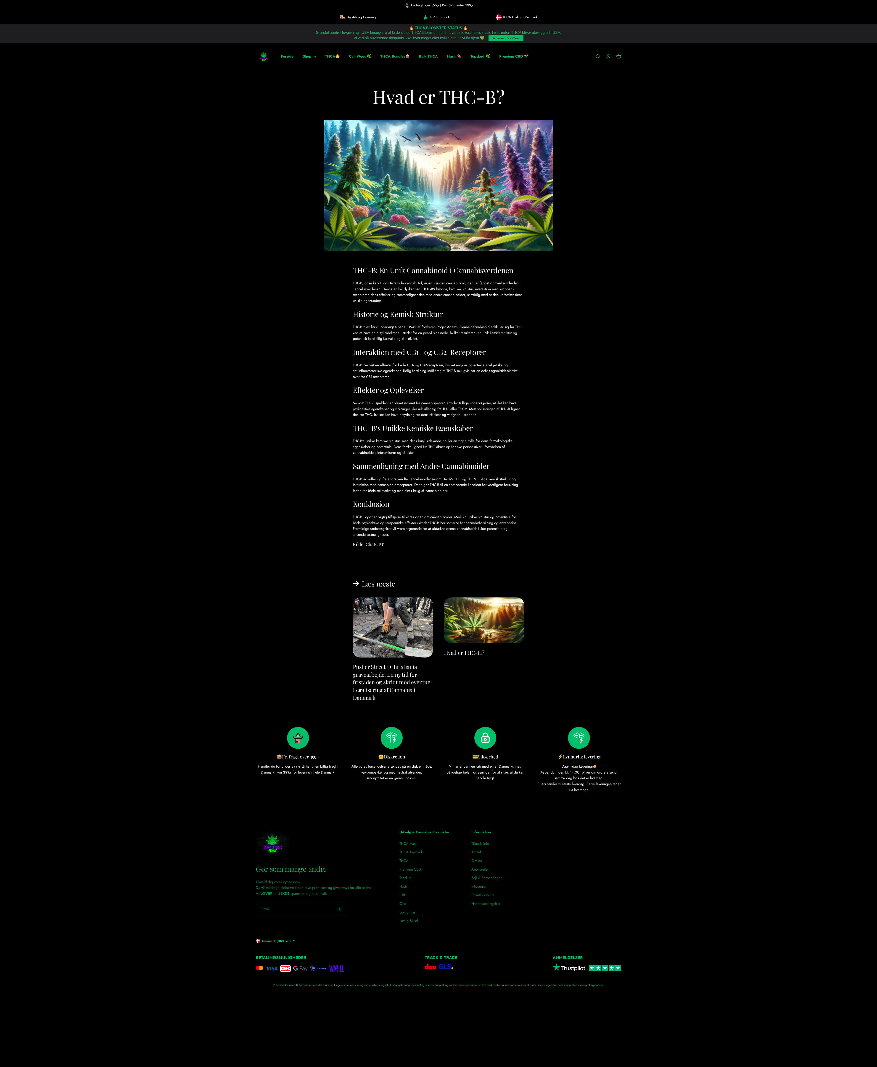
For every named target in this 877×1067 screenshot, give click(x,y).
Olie (402, 903)
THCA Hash (408, 843)
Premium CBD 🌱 (514, 56)
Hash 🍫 (454, 56)
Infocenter (479, 886)
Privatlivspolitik (482, 895)
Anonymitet (480, 869)
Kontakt (477, 852)
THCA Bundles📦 (395, 56)
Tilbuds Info (480, 843)
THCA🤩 (332, 56)
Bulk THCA (428, 56)
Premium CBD (410, 869)
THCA (404, 860)
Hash (403, 886)
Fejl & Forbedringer (486, 877)
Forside (287, 56)
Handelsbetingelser (485, 903)
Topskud (405, 877)
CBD (403, 895)
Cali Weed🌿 (360, 56)
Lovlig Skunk (409, 920)
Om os (476, 860)
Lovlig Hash (408, 912)
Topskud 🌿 (480, 56)
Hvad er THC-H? (464, 652)
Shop (307, 56)
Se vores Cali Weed (506, 38)
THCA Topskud (410, 852)
